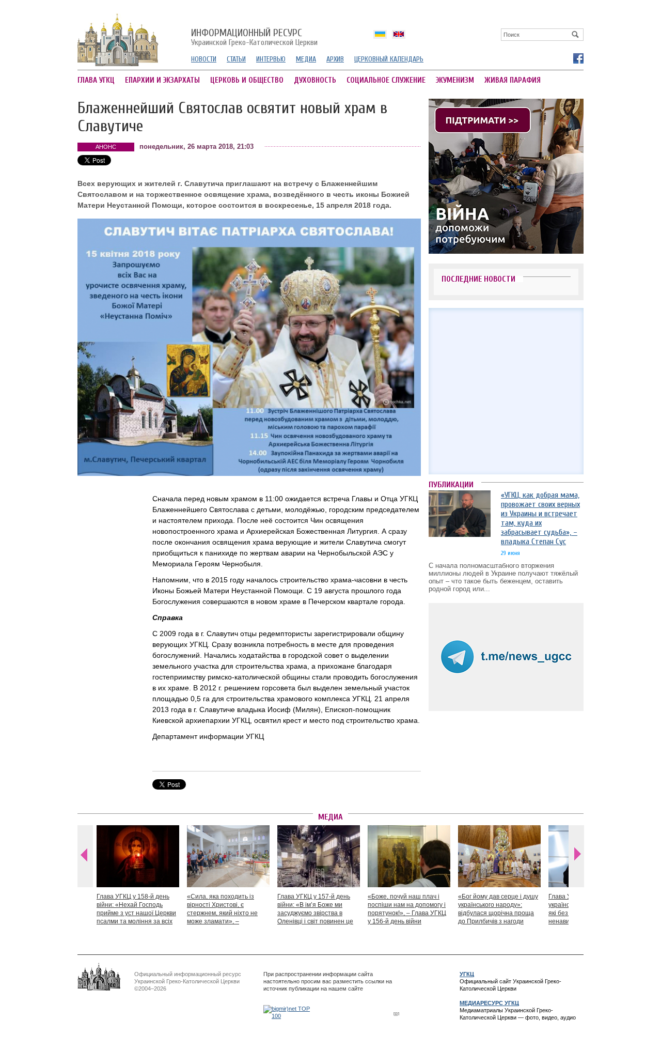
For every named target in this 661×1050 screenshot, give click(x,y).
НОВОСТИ (203, 59)
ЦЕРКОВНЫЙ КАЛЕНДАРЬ (388, 59)
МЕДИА (306, 59)
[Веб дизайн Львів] (397, 1013)
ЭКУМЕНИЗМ (455, 80)
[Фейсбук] (578, 58)
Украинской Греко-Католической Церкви (254, 37)
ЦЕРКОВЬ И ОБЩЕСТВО (247, 80)
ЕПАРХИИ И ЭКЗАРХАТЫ (162, 80)
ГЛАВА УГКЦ (96, 80)
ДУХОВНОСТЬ (315, 80)
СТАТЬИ (236, 59)
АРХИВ (335, 59)
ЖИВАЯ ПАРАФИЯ (512, 80)
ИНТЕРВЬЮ (271, 59)
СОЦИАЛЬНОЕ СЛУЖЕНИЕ (386, 80)
